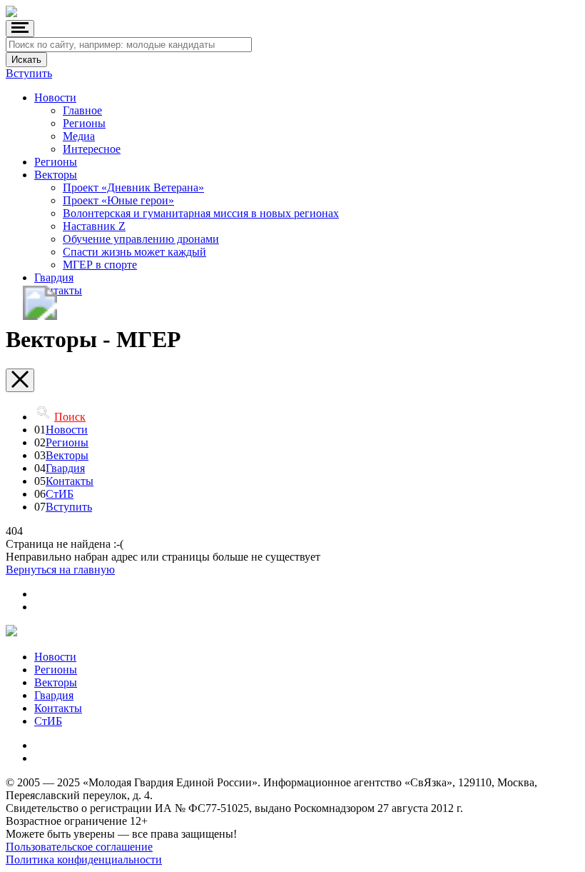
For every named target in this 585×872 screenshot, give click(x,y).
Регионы (84, 123)
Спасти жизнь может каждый (134, 252)
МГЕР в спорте (100, 265)
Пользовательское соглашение (79, 847)
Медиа (79, 136)
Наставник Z (94, 226)
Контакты (58, 290)
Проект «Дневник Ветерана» (133, 187)
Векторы (55, 175)
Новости (55, 97)
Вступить (29, 73)
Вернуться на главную (60, 569)
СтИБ (59, 494)
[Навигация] (20, 28)
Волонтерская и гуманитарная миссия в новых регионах (201, 213)
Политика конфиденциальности (84, 859)
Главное (82, 110)
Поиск (70, 417)
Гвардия (53, 277)
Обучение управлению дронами (141, 239)
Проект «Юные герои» (118, 200)
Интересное (92, 149)
